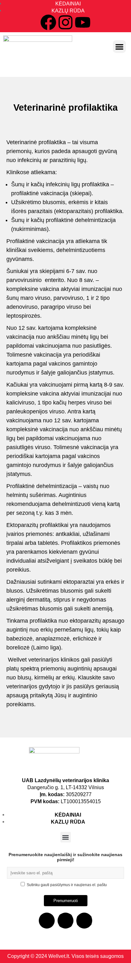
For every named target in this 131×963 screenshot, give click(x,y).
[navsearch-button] (65, 65)
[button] (119, 46)
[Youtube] (83, 22)
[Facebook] (48, 22)
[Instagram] (65, 22)
